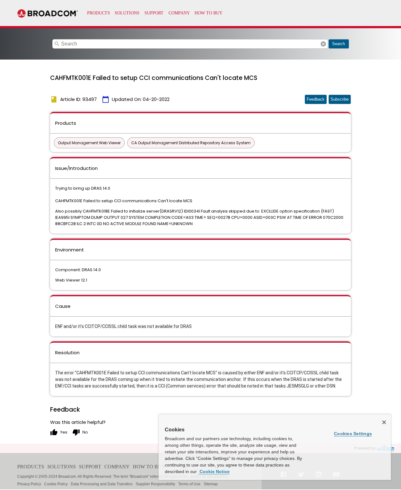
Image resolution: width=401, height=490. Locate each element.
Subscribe (340, 99)
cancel (323, 44)
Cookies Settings (353, 433)
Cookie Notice (214, 471)
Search (338, 43)
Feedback (316, 99)
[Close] (384, 422)
